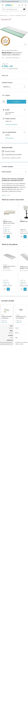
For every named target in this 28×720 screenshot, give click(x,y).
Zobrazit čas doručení (11, 124)
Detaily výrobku (6, 172)
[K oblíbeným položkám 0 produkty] (22, 5)
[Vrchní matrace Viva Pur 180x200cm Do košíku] (8, 289)
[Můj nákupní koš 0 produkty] (25, 5)
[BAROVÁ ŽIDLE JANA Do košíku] (25, 236)
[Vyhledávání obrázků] (24, 9)
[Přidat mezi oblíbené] (4, 102)
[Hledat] (4, 9)
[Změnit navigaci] (2, 5)
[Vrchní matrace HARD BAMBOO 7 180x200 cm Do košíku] (25, 289)
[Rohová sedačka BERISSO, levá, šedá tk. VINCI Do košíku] (8, 236)
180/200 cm (6, 87)
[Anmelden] (19, 5)
